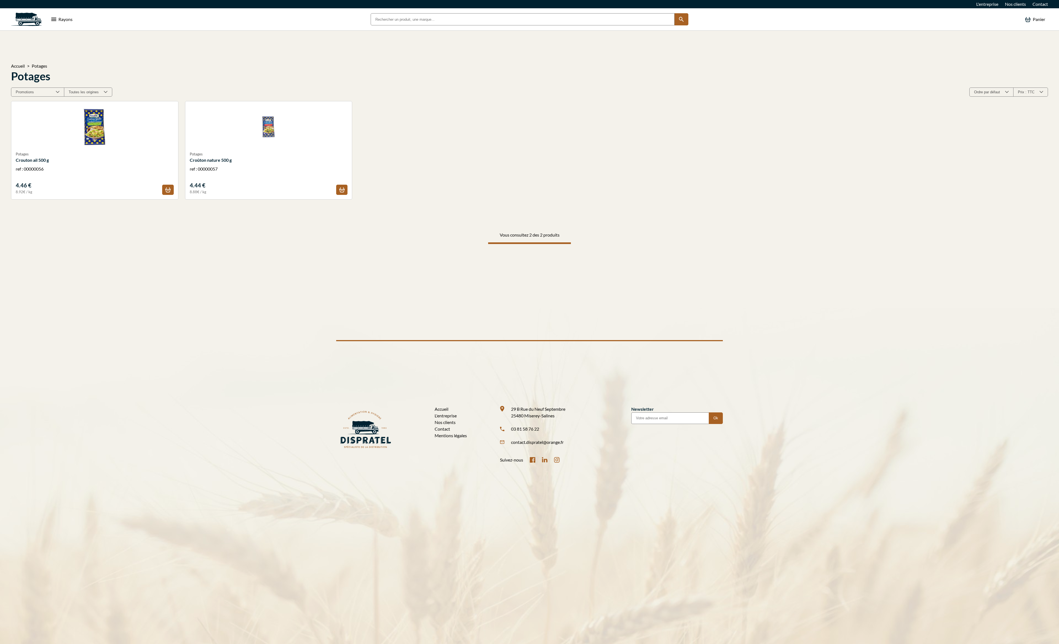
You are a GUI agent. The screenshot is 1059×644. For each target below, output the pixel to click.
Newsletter (642, 409)
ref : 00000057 (211, 173)
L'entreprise (987, 4)
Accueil (18, 65)
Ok (715, 418)
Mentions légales (451, 435)
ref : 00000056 (32, 173)
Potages (39, 65)
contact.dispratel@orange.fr (537, 442)
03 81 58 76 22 (525, 428)
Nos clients (1015, 4)
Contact (1040, 4)
